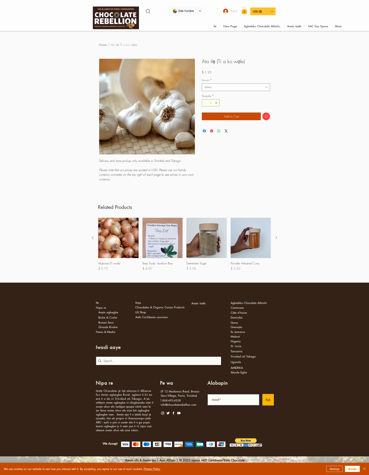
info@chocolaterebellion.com (178, 404)
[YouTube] (179, 413)
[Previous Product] (92, 237)
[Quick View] (118, 238)
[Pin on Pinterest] (211, 131)
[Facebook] (173, 413)
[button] (244, 10)
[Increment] (216, 102)
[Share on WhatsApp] (219, 131)
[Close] (364, 469)
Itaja (138, 303)
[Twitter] (168, 413)
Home (103, 45)
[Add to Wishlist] (266, 116)
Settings (334, 469)
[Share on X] (226, 131)
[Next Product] (276, 237)
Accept (352, 469)
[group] (184, 249)
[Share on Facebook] (204, 131)
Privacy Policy (152, 469)
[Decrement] (204, 102)
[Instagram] (163, 413)
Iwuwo (207, 80)
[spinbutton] (210, 102)
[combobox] (236, 87)
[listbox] (263, 11)
